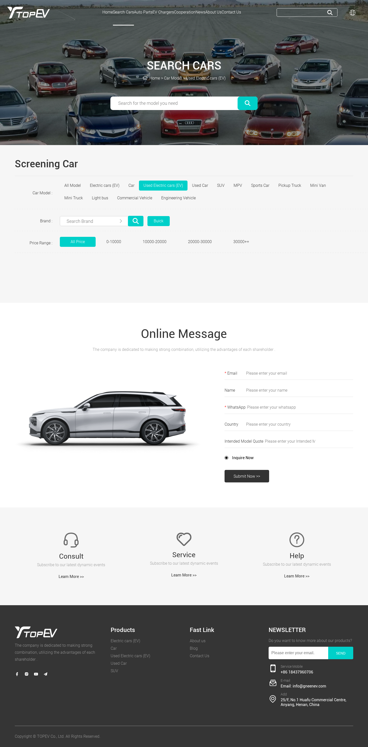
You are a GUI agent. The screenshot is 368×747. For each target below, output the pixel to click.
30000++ (241, 241)
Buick (158, 221)
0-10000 (113, 241)
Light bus (100, 198)
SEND (340, 653)
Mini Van (318, 185)
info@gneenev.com (309, 686)
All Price (78, 241)
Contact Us (199, 655)
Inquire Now (243, 457)
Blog (194, 648)
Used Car (200, 185)
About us (198, 640)
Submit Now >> (247, 476)
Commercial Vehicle (134, 198)
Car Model (173, 78)
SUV (221, 185)
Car (131, 185)
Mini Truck (73, 198)
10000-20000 (154, 241)
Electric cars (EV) (104, 185)
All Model (72, 185)
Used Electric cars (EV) (206, 78)
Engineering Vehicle (178, 198)
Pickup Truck (289, 185)
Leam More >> (71, 576)
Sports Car (260, 185)
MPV (238, 185)
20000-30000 (200, 241)
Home (154, 78)
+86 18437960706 (297, 672)
